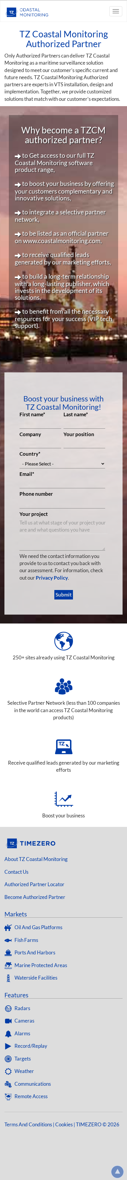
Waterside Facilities (35, 978)
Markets (15, 914)
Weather (24, 1071)
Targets (22, 1058)
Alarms (22, 1033)
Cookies (64, 1124)
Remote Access (31, 1096)
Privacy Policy (52, 578)
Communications (32, 1084)
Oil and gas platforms (38, 927)
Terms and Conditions (28, 1124)
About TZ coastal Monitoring (36, 859)
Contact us (16, 872)
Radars (22, 1008)
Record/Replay (30, 1046)
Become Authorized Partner (34, 897)
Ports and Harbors (34, 952)
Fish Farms (26, 940)
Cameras (24, 1021)
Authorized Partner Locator (34, 884)
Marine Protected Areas (40, 965)
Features (16, 995)
